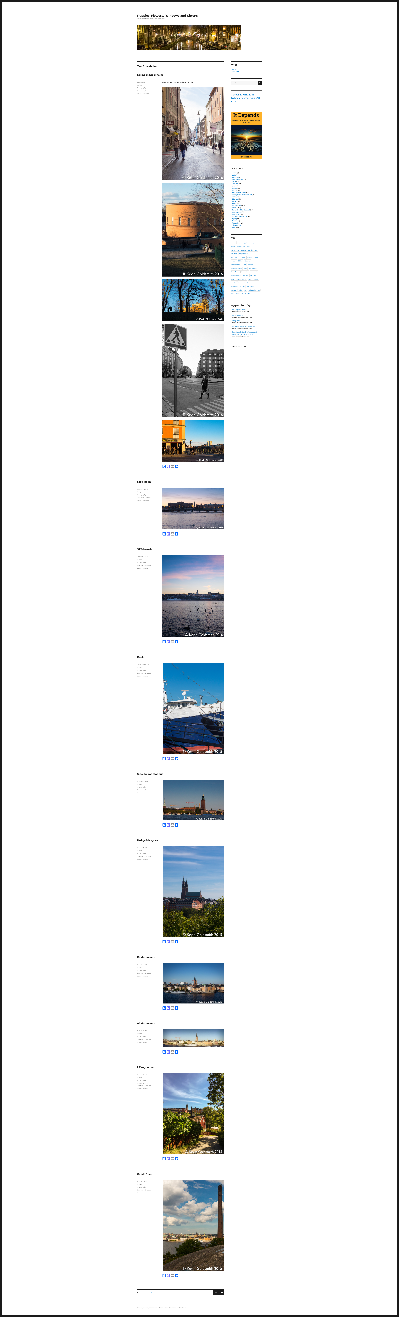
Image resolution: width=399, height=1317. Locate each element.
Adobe (234, 173)
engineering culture (238, 257)
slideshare (234, 286)
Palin (250, 279)
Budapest (252, 243)
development (252, 250)
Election (234, 254)
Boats (140, 657)
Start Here (235, 71)
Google (233, 261)
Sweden (148, 91)
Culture (234, 188)
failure (249, 257)
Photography (141, 88)
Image (139, 492)
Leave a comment (143, 94)
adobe (233, 243)
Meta (234, 197)
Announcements (237, 179)
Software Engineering (239, 216)
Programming (237, 212)
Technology (236, 223)
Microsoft (235, 199)
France (256, 257)
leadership (244, 272)
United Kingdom (254, 290)
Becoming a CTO (237, 315)
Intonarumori (236, 264)
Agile (234, 175)
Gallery (139, 85)
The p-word (236, 321)
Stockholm (141, 91)
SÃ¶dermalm (145, 549)
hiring (240, 261)
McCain (245, 275)
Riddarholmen (146, 957)
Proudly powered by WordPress (175, 1308)
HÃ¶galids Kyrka (147, 840)
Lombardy (254, 272)
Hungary (248, 261)
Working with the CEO (239, 310)
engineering (243, 254)
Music (234, 201)
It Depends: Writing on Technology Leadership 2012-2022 (246, 98)
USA (232, 294)
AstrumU (235, 184)
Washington (246, 294)
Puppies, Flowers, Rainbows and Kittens (167, 15)
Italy (245, 268)
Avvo (234, 186)
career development (238, 246)
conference (235, 250)
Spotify (234, 219)
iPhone (250, 264)
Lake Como (235, 272)
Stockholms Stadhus (150, 774)
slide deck (250, 283)
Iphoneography (142, 1083)
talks (240, 290)
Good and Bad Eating (239, 192)
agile (239, 243)
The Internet (236, 225)
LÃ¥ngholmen (146, 1067)
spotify (242, 286)
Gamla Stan (144, 1174)
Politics (234, 208)
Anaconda (235, 177)
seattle (233, 283)
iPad (244, 264)
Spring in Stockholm (150, 74)
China (249, 246)
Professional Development (241, 210)
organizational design (238, 279)
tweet (234, 227)
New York (253, 275)
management (236, 275)
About (234, 69)
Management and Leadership (242, 195)
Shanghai (241, 283)
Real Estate (236, 214)
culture (243, 250)
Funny (234, 190)
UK (245, 290)
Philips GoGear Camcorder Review (243, 326)
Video (238, 294)
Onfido (234, 203)
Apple (234, 182)
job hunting (253, 268)
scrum (256, 279)
